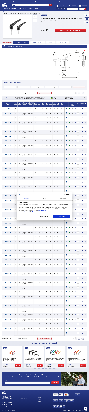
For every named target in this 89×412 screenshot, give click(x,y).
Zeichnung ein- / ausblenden (14, 46)
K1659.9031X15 (8, 117)
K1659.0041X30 (8, 218)
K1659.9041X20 (8, 136)
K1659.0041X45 (8, 232)
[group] (12, 357)
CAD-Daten (40, 397)
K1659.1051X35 (8, 305)
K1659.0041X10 (8, 200)
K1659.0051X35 (8, 264)
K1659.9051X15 (8, 159)
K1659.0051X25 (8, 255)
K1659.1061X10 (8, 323)
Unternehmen (22, 8)
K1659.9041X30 (8, 145)
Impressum (21, 211)
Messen (22, 394)
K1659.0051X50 (8, 278)
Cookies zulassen (62, 216)
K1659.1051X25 (8, 296)
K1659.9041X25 (8, 140)
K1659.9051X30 (8, 172)
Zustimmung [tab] (26, 198)
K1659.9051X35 (8, 177)
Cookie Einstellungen (43, 216)
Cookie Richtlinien (42, 210)
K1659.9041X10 (8, 127)
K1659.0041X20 (8, 209)
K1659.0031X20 (8, 195)
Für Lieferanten (41, 403)
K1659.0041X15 (8, 204)
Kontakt (39, 401)
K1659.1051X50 (8, 319)
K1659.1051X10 (8, 282)
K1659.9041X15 (8, 131)
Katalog (39, 399)
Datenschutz (27, 211)
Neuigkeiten (23, 395)
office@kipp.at (6, 406)
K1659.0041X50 (8, 236)
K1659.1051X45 (8, 314)
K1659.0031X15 (8, 191)
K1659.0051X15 (8, 246)
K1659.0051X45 (8, 273)
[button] (34, 368)
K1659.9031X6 (8, 108)
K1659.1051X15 (8, 287)
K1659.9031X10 (8, 113)
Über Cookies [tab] (63, 198)
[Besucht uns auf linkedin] (54, 406)
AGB (32, 211)
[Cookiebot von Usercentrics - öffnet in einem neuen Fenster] (65, 195)
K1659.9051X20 (8, 163)
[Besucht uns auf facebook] (61, 406)
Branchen (37, 8)
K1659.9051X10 (8, 154)
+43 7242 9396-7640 (7, 402)
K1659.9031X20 (8, 122)
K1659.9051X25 (8, 168)
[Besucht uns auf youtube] (57, 406)
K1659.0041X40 (8, 227)
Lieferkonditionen (41, 395)
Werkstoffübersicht (42, 394)
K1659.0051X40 (8, 268)
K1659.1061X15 (8, 328)
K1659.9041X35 (8, 149)
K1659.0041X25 (8, 214)
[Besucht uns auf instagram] (64, 406)
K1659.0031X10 (8, 186)
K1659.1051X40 (8, 310)
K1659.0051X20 (8, 250)
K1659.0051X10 (8, 241)
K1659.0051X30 (8, 259)
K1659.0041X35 (8, 223)
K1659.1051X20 (8, 291)
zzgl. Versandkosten (49, 31)
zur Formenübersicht (7, 42)
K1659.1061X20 (8, 333)
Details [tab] (44, 198)
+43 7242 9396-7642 (7, 404)
